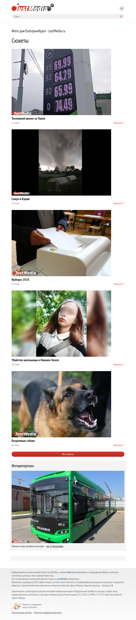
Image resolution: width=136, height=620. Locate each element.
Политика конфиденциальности (48, 612)
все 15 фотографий (54, 546)
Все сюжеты (68, 454)
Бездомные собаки (23, 440)
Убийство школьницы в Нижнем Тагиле (35, 360)
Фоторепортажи (23, 465)
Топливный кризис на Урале (28, 118)
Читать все (117, 123)
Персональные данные (22, 612)
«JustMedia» (62, 578)
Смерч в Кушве (21, 199)
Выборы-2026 (20, 279)
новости (70, 572)
